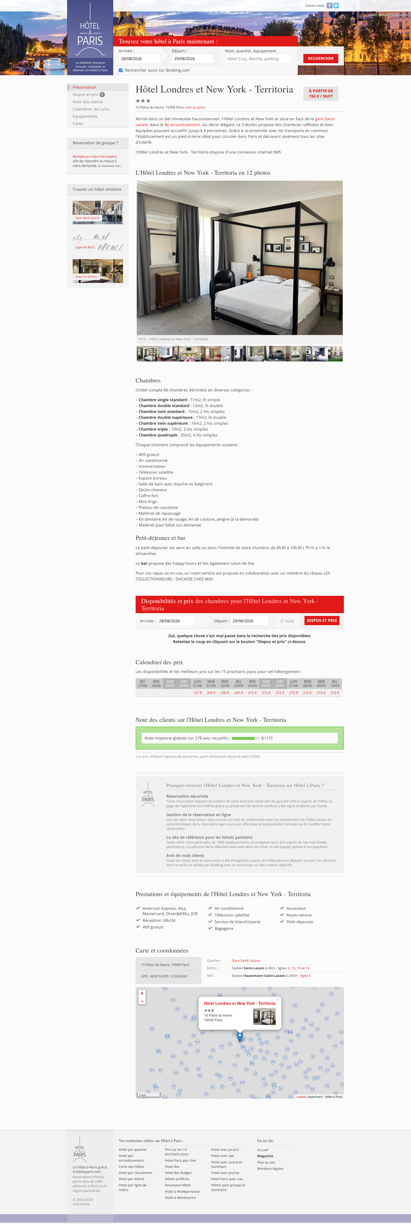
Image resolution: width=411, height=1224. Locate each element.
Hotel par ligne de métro (133, 1187)
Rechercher (321, 58)
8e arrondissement (182, 124)
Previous (128, 358)
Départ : (179, 50)
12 (293, 968)
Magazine (265, 1156)
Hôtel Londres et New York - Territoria (239, 1003)
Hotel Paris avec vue (227, 1179)
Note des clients (88, 101)
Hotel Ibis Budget (178, 1173)
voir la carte (195, 107)
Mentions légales (270, 1168)
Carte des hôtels (131, 1166)
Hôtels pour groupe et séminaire (228, 1187)
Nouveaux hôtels (178, 1185)
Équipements (85, 116)
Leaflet (301, 1096)
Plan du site (266, 1162)
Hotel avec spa (222, 1156)
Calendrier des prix (91, 109)
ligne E (305, 975)
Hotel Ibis (172, 1166)
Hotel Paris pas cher (180, 1160)
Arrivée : (126, 50)
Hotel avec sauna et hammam (226, 1164)
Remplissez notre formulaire (95, 156)
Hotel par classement (135, 1173)
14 (308, 968)
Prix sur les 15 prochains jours (177, 1151)
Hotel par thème (131, 1179)
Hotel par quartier (133, 1149)
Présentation (84, 87)
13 (299, 968)
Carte (78, 123)
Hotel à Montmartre (180, 1197)
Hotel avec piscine (225, 1173)
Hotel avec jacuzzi (225, 1149)
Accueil (262, 1150)
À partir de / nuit (321, 93)
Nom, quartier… (252, 50)
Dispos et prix (88, 94)
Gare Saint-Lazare (246, 960)
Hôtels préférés (177, 1179)
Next (352, 267)
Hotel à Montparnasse (182, 1191)
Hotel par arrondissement (131, 1158)
